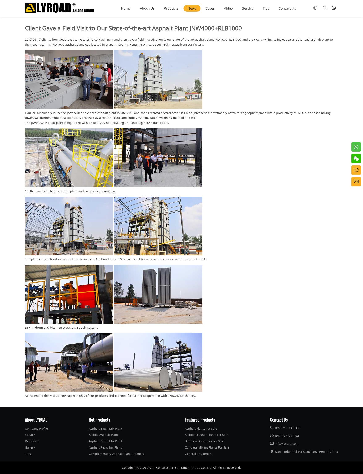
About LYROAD (36, 419)
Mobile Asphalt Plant (103, 435)
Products (171, 8)
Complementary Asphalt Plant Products (116, 454)
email (355, 179)
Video (228, 8)
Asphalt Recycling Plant (105, 447)
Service (248, 8)
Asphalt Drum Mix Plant (105, 441)
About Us (147, 8)
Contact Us (287, 8)
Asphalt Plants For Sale (201, 428)
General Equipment (198, 454)
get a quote (355, 170)
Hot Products (99, 419)
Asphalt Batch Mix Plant (105, 428)
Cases (210, 8)
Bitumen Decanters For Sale (204, 441)
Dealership (32, 441)
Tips (266, 8)
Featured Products (200, 419)
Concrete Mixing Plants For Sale (207, 447)
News (192, 8)
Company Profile (36, 428)
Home (126, 8)
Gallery (30, 447)
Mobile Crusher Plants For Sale (206, 435)
